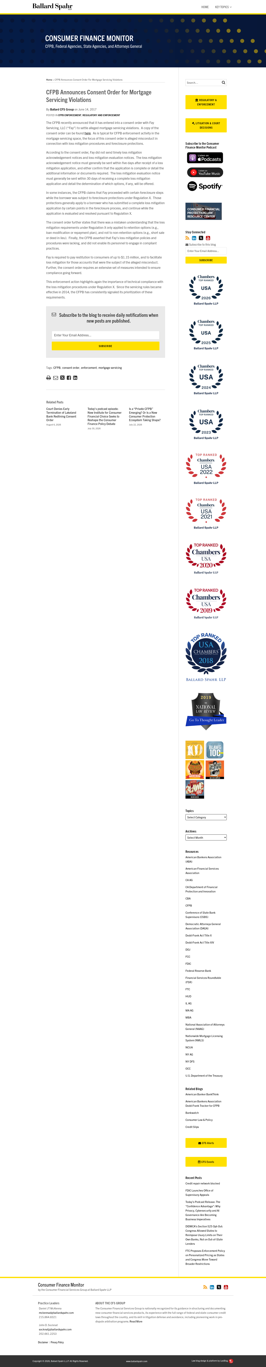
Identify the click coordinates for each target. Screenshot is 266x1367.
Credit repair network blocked (202, 1183)
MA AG (189, 1010)
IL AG (188, 1003)
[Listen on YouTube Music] (205, 176)
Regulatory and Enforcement (101, 115)
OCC (188, 1068)
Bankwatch (192, 1112)
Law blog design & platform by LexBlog (210, 1360)
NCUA (189, 1047)
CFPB (57, 367)
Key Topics (222, 7)
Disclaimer (43, 1342)
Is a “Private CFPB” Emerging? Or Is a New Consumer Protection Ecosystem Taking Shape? (145, 414)
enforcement (89, 367)
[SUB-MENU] (230, 7)
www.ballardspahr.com (136, 1361)
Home (205, 7)
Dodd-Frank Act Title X (198, 935)
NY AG (189, 1054)
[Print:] (48, 377)
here (88, 133)
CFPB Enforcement (69, 115)
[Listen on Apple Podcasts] (205, 162)
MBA (188, 1017)
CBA (188, 898)
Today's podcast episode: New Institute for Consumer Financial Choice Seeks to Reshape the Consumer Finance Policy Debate (105, 416)
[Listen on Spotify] (205, 190)
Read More (136, 1321)
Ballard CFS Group (62, 109)
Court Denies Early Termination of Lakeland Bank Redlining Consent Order (61, 414)
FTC (187, 989)
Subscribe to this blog (202, 244)
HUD (188, 996)
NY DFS (190, 1061)
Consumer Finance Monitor (89, 37)
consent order (70, 367)
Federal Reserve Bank (198, 970)
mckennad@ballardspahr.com (56, 1312)
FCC (187, 956)
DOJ (187, 949)
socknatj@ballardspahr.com (55, 1329)
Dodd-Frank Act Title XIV (199, 942)
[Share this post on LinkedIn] (75, 377)
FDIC (188, 963)
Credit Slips (192, 1126)
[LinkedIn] (194, 238)
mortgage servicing (110, 367)
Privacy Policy (57, 1342)
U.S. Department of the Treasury (204, 1075)
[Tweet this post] (62, 377)
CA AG (189, 880)
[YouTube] (208, 238)
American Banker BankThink (202, 1094)
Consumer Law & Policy (199, 1119)
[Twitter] (201, 238)
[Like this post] (69, 377)
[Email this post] (55, 377)
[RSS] (187, 238)
